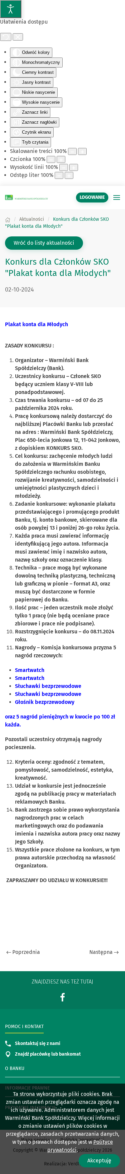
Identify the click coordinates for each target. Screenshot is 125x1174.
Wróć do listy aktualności (44, 243)
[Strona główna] (7, 219)
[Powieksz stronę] (82, 151)
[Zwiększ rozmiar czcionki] (61, 159)
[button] (116, 197)
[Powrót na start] (26, 197)
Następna (101, 952)
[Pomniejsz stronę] (72, 151)
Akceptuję (99, 1160)
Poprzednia (26, 952)
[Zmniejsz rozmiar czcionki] (51, 159)
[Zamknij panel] (18, 37)
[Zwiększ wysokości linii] (73, 167)
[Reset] (5, 37)
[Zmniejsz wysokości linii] (63, 167)
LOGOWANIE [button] (92, 197)
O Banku (14, 1068)
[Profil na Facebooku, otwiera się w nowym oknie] (63, 997)
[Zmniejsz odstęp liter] (59, 175)
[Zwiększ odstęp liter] (69, 175)
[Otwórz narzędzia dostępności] (10, 9)
